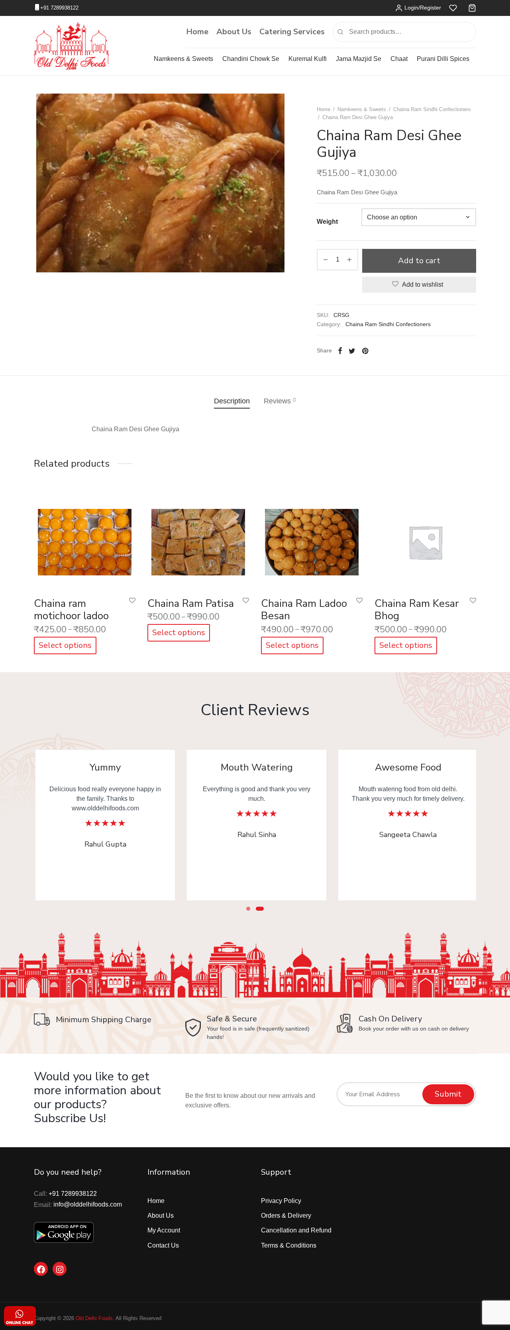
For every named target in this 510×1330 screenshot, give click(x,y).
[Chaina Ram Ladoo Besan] (312, 540)
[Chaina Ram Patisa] (198, 540)
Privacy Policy (281, 1200)
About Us (233, 31)
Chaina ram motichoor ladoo (71, 610)
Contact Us (163, 1245)
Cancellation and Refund (296, 1230)
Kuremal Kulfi (307, 58)
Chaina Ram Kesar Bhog (417, 610)
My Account (163, 1230)
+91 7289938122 (59, 8)
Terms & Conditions (288, 1245)
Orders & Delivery (286, 1215)
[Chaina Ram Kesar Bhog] (425, 540)
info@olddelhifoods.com (87, 1204)
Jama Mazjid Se (358, 58)
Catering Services (292, 31)
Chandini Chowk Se (250, 58)
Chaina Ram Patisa (190, 603)
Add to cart (419, 260)
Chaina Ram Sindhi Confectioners (432, 109)
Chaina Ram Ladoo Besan (304, 610)
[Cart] (472, 8)
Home (197, 31)
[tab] (232, 401)
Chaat (399, 58)
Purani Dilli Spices (443, 58)
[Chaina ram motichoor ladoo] (84, 540)
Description (232, 401)
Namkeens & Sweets (183, 58)
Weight (327, 221)
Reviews (280, 401)
